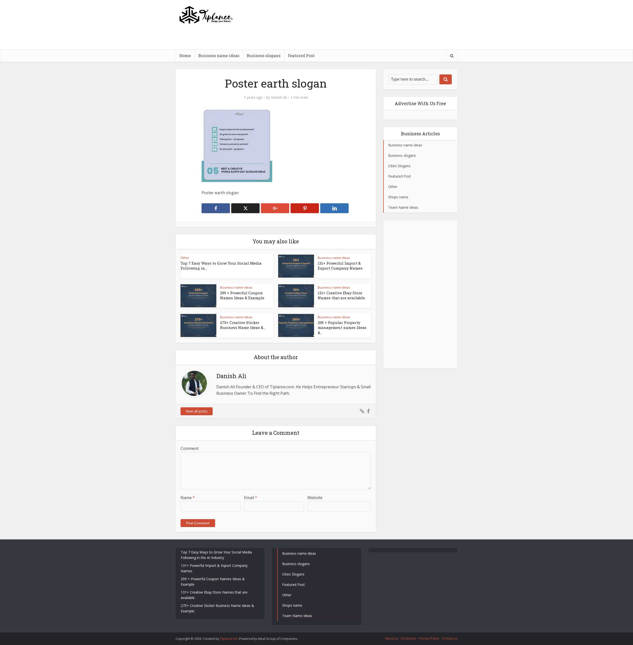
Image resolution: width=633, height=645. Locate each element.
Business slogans (263, 55)
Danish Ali (279, 97)
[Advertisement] (367, 48)
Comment (190, 448)
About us (391, 638)
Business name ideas (218, 55)
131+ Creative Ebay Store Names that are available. (341, 295)
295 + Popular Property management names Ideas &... (342, 327)
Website (314, 497)
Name (188, 497)
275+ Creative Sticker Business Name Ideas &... (243, 325)
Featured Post (301, 55)
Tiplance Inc (229, 638)
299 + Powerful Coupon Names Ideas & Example (242, 295)
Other (185, 257)
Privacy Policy (429, 638)
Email (250, 497)
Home (185, 55)
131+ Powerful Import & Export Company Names (340, 266)
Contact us (449, 638)
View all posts (196, 411)
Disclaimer (408, 638)
